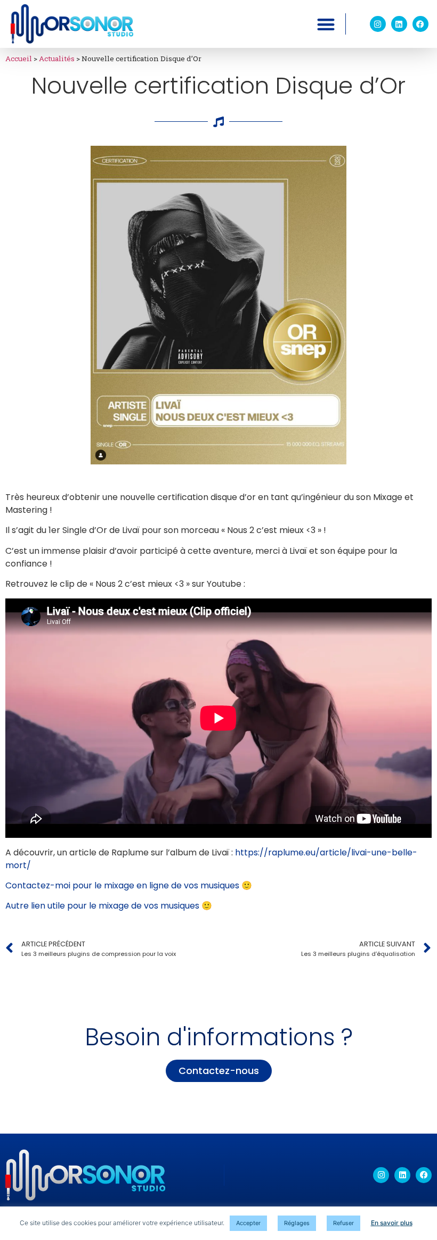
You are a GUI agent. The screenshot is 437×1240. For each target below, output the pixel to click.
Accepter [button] (248, 1223)
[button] (326, 24)
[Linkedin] (399, 24)
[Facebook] (420, 24)
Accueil (18, 58)
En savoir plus (391, 1223)
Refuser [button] (343, 1223)
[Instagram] (378, 24)
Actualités (57, 58)
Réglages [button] (297, 1223)
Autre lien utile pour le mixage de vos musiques (102, 906)
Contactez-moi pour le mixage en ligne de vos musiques (122, 885)
